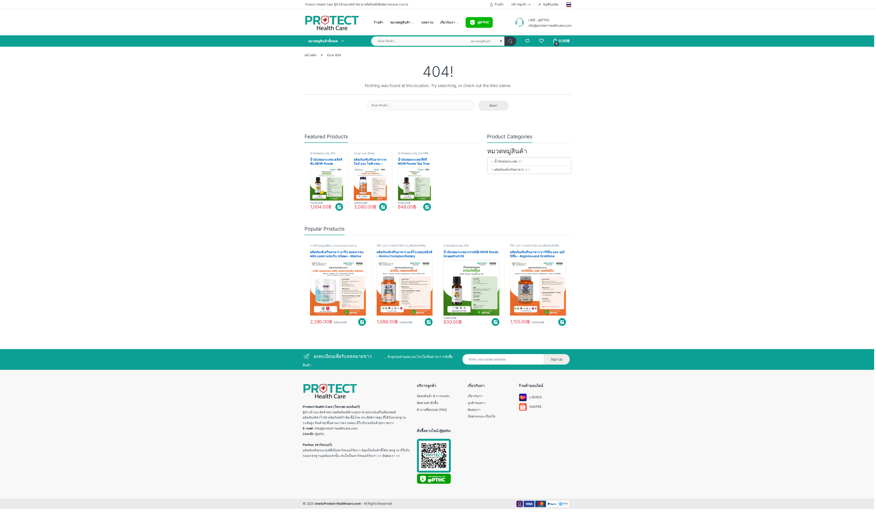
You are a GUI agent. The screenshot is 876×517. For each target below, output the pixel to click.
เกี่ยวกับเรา (447, 22)
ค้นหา (493, 105)
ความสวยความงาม (345, 245)
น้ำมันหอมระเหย (319, 153)
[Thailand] (568, 4)
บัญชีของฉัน (550, 4)
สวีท (332, 153)
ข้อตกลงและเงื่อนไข (481, 416)
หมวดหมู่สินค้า (400, 22)
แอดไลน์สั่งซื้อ (339, 207)
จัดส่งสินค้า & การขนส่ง (433, 396)
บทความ (427, 22)
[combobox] (419, 41)
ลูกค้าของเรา (477, 403)
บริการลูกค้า (518, 4)
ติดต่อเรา (474, 410)
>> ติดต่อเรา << (389, 456)
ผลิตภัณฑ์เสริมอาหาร (509, 169)
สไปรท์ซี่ (423, 153)
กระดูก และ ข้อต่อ (364, 153)
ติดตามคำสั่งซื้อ (427, 403)
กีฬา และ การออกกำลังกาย (392, 245)
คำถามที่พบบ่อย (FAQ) (432, 410)
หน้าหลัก (310, 55)
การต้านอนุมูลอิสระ (321, 245)
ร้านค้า (499, 4)
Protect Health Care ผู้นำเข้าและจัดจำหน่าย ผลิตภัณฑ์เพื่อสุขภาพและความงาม (356, 4)
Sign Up (557, 359)
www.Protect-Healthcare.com (338, 503)
